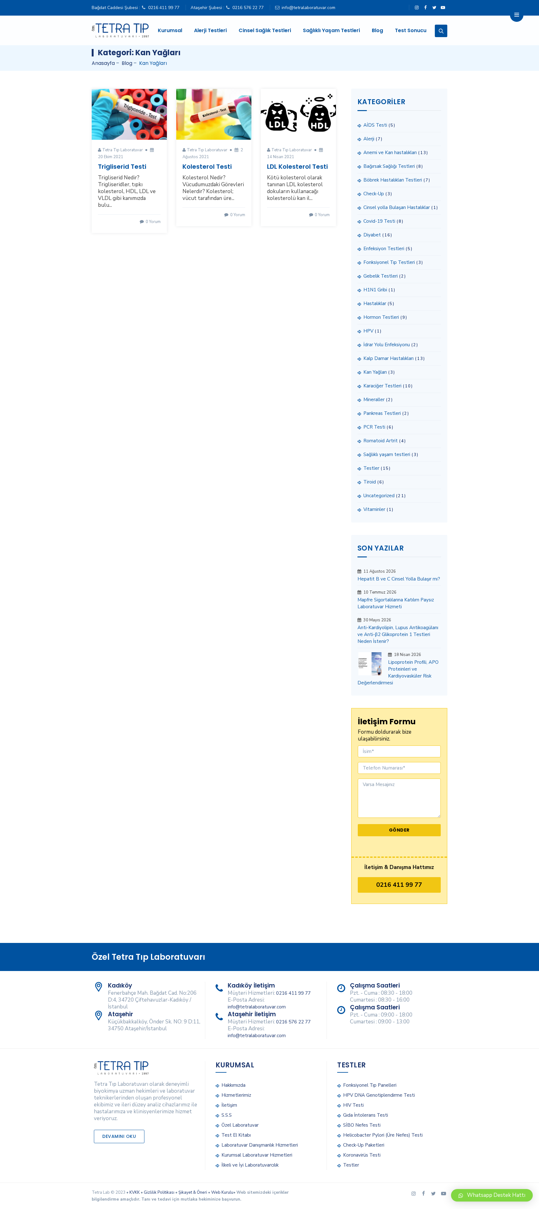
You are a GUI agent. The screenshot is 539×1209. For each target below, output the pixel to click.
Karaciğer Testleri (382, 386)
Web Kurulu (222, 1192)
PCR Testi (374, 427)
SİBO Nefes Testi (362, 1125)
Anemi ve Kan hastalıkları (390, 152)
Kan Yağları (375, 372)
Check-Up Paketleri (363, 1145)
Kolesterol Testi (207, 166)
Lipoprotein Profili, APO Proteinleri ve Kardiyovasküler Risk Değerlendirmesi (398, 672)
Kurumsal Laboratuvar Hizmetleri (256, 1155)
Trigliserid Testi (122, 166)
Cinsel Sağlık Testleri (265, 30)
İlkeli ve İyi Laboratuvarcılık (250, 1165)
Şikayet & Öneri (192, 1192)
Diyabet (372, 235)
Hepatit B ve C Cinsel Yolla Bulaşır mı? (398, 579)
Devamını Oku (119, 1136)
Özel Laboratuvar (240, 1125)
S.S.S (226, 1115)
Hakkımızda (233, 1085)
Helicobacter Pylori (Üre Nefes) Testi (383, 1135)
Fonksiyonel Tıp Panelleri (369, 1085)
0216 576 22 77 (248, 8)
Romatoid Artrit (380, 441)
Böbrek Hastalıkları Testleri (392, 180)
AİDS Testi (375, 125)
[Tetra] (120, 30)
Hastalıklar (374, 303)
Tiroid (369, 482)
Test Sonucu (410, 30)
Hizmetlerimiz (236, 1095)
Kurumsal (170, 30)
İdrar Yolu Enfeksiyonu (386, 345)
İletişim (229, 1105)
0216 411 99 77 (163, 8)
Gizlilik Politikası (159, 1192)
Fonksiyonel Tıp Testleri (389, 262)
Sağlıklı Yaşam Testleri (331, 30)
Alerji (368, 139)
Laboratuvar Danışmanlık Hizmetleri (259, 1145)
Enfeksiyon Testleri (383, 248)
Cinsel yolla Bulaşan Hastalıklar (396, 207)
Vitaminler (374, 509)
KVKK (134, 1192)
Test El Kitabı (236, 1135)
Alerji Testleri (210, 30)
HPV (368, 331)
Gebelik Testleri (380, 276)
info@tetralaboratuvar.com (308, 8)
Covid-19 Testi (379, 221)
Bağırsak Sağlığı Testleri (389, 166)
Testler (371, 468)
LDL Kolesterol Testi (297, 166)
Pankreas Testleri (382, 413)
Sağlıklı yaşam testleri (386, 454)
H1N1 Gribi (375, 290)
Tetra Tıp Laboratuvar (122, 150)
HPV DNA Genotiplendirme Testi (379, 1095)
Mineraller (374, 399)
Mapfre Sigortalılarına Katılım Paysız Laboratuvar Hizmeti (395, 603)
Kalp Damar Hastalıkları (388, 358)
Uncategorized (379, 496)
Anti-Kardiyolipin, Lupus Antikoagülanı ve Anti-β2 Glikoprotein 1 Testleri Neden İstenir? (397, 634)
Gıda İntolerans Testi (365, 1115)
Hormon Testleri (381, 317)
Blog (377, 30)
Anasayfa (103, 63)
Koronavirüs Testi (362, 1155)
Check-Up (373, 194)
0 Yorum (153, 222)
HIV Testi (353, 1105)
